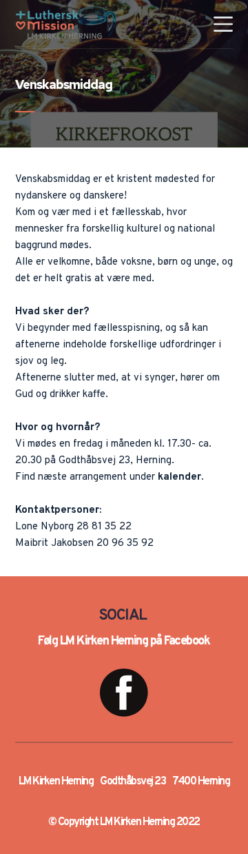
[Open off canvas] (223, 24)
